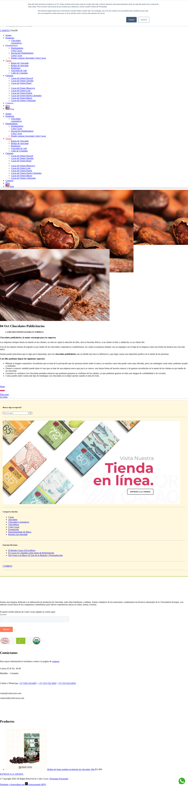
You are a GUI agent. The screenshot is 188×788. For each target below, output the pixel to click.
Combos (7, 566)
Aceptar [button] (131, 19)
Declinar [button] (144, 19)
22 (4, 397)
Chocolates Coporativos (18, 522)
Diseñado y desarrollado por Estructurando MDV (23, 784)
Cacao (11, 517)
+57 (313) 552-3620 (47, 683)
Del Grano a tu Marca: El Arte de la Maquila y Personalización (35, 555)
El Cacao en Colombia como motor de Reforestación (31, 553)
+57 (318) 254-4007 (28, 683)
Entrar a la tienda (11, 774)
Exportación (13, 529)
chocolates (12, 519)
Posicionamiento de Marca (19, 532)
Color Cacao (13, 527)
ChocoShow (13, 524)
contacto (55, 661)
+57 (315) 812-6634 (67, 683)
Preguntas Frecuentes (59, 779)
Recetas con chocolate (18, 534)
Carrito (5, 30)
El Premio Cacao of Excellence (21, 550)
